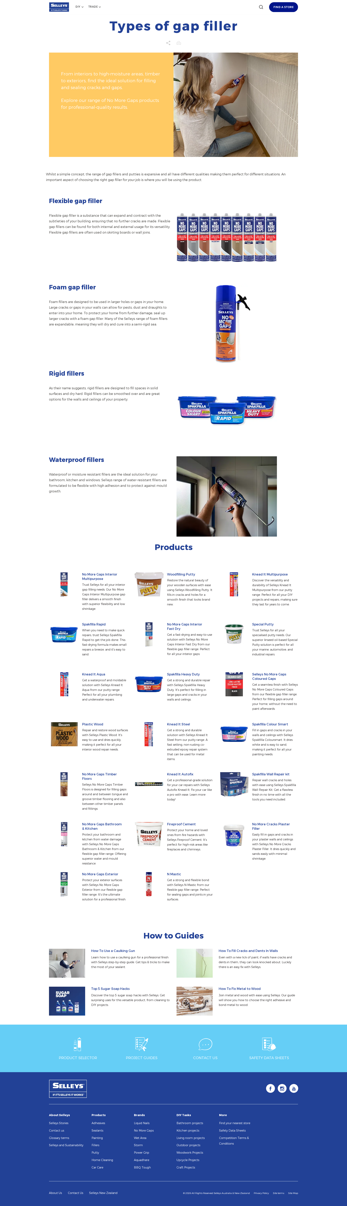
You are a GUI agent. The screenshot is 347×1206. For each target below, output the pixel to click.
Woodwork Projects (190, 1153)
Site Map (293, 1193)
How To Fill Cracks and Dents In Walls (248, 951)
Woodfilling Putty (181, 574)
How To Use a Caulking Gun (113, 951)
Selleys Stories (58, 1123)
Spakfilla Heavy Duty (183, 674)
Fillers (95, 1145)
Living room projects (191, 1138)
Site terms (278, 1193)
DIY (78, 6)
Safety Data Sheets (232, 1131)
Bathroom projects (190, 1123)
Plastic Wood (92, 724)
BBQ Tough (142, 1167)
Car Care (97, 1167)
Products (99, 1115)
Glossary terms (59, 1138)
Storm (138, 1145)
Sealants (97, 1131)
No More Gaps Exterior (100, 874)
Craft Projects (186, 1167)
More (223, 1115)
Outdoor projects (188, 1145)
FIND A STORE (284, 7)
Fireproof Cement (181, 824)
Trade (93, 6)
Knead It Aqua (93, 674)
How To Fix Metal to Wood (240, 989)
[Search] (261, 7)
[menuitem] (80, 7)
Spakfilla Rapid (94, 624)
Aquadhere (141, 1160)
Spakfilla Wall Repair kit (271, 774)
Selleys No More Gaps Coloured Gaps (269, 676)
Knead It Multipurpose (270, 574)
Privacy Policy (261, 1193)
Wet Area (140, 1138)
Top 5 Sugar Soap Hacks (110, 989)
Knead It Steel (178, 724)
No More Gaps (144, 1131)
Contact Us (75, 1193)
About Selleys (59, 1115)
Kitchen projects (188, 1131)
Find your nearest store (234, 1123)
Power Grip (141, 1153)
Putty (95, 1153)
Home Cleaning (102, 1160)
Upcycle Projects (188, 1160)
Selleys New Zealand (103, 1193)
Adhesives (98, 1123)
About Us (55, 1193)
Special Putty (263, 624)
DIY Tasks (184, 1115)
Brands (139, 1115)
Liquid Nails (141, 1123)
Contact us (56, 1131)
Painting (97, 1138)
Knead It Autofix (180, 774)
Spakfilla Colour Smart (270, 724)
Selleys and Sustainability (66, 1145)
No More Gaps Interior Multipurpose (99, 576)
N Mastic (174, 874)
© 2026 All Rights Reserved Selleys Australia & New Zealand (216, 1193)
